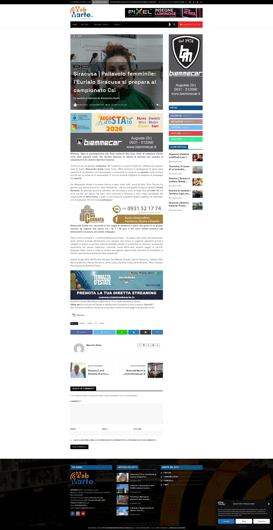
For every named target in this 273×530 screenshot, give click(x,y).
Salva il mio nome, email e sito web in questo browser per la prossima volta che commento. (114, 440)
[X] (193, 2)
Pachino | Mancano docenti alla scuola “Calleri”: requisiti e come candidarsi (143, 498)
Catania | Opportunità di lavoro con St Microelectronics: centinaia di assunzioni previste (142, 509)
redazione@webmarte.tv (85, 508)
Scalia (101, 323)
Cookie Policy (243, 526)
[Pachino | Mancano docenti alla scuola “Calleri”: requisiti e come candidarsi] (123, 499)
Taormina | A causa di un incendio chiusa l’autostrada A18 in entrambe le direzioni (180, 168)
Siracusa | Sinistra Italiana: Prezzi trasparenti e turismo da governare (179, 204)
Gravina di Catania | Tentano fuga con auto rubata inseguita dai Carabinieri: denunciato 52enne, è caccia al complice (180, 192)
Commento (75, 401)
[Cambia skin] (170, 24)
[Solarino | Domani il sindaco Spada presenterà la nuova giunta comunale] (197, 182)
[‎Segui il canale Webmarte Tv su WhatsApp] (201, 2)
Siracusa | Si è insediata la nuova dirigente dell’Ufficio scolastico (143, 475)
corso (89, 323)
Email (105, 429)
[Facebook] (186, 2)
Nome (73, 429)
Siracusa (85, 66)
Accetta (226, 521)
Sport (80, 36)
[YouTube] (197, 2)
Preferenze (261, 521)
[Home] (74, 36)
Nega (244, 521)
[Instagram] (190, 2)
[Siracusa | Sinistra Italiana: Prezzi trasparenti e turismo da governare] (197, 206)
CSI (96, 323)
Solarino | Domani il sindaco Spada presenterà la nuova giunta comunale (180, 180)
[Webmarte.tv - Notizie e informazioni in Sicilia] (81, 12)
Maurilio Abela (94, 345)
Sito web (137, 429)
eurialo (82, 323)
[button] (269, 504)
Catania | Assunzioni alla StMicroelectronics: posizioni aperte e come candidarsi (142, 486)
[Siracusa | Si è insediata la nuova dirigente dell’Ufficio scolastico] (123, 477)
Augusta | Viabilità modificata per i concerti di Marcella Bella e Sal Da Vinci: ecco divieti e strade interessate (180, 156)
